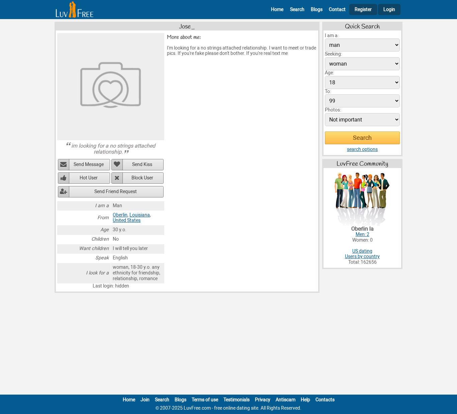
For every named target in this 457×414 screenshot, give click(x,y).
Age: (329, 73)
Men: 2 (362, 234)
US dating (362, 251)
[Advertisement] (228, 345)
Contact (337, 9)
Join (145, 400)
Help (305, 400)
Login (389, 9)
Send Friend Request (115, 191)
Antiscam (285, 400)
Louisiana (139, 215)
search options (362, 149)
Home (277, 9)
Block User (142, 178)
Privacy (262, 400)
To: (328, 91)
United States (127, 220)
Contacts (325, 400)
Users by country (362, 256)
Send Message (89, 164)
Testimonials (236, 400)
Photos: (333, 110)
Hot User (89, 178)
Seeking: (333, 54)
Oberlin (120, 215)
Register (363, 9)
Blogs (317, 9)
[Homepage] (74, 9)
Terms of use (205, 400)
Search (297, 9)
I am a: (332, 35)
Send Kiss (142, 164)
